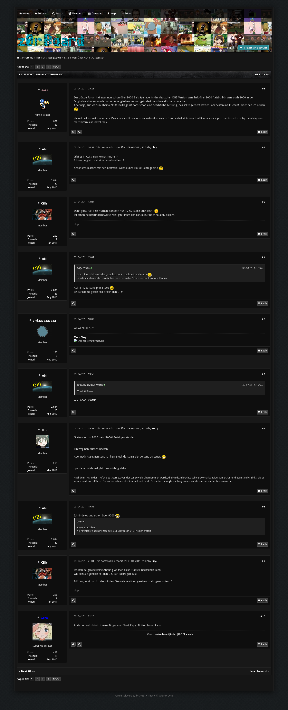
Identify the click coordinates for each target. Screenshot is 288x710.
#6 (263, 374)
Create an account (255, 47)
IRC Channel (185, 634)
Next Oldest (29, 671)
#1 (263, 88)
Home (25, 13)
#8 (263, 506)
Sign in (231, 47)
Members (77, 13)
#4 (263, 257)
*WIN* (92, 400)
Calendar (96, 13)
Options (261, 74)
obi (44, 149)
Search (59, 13)
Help (113, 13)
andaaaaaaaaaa (44, 321)
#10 (262, 616)
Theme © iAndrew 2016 (160, 695)
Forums (41, 13)
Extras (128, 13)
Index (173, 634)
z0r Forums (26, 57)
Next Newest (258, 671)
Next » (56, 66)
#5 (263, 319)
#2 (263, 147)
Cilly (44, 203)
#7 (263, 428)
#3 (263, 201)
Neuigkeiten (54, 57)
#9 (263, 561)
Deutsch (40, 57)
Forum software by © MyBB (129, 695)
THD (44, 430)
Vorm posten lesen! (158, 634)
